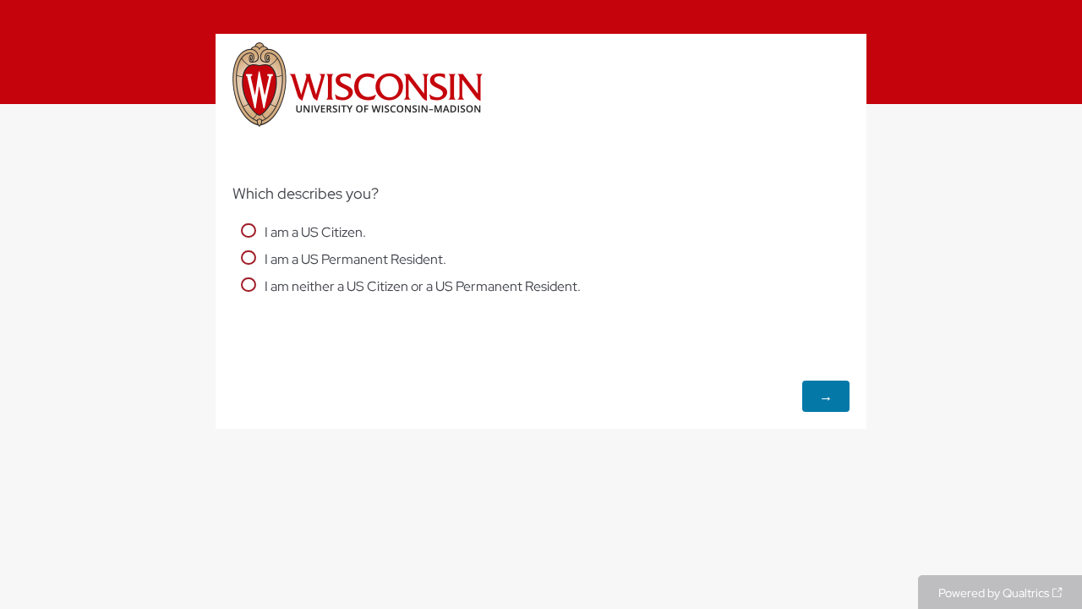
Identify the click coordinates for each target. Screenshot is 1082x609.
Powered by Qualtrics (993, 593)
